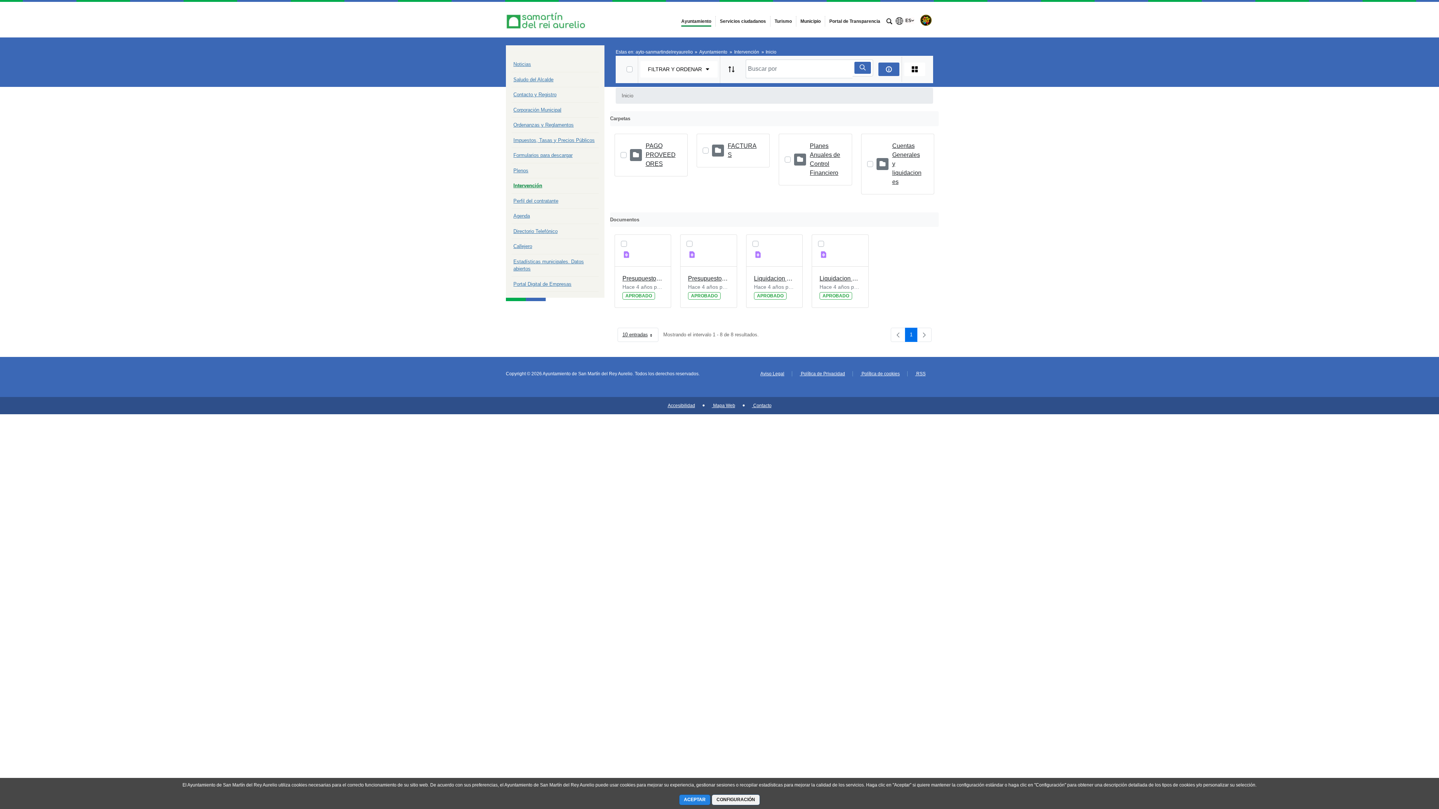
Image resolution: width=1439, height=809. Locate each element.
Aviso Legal (772, 373)
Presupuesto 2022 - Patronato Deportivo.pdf (643, 278)
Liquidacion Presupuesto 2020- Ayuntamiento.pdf (840, 278)
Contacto (762, 405)
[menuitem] (696, 21)
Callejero (522, 246)
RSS (920, 373)
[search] (862, 68)
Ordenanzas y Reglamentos (543, 125)
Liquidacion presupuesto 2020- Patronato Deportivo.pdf (774, 278)
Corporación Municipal (537, 110)
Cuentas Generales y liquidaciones (906, 164)
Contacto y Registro (534, 94)
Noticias (522, 64)
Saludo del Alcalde (533, 79)
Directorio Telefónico (535, 231)
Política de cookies (880, 373)
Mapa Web (723, 405)
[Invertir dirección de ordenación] (731, 69)
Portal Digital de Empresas (542, 284)
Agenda (521, 216)
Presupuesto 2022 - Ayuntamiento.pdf (708, 278)
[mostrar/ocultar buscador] (889, 22)
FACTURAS (742, 150)
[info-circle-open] (888, 69)
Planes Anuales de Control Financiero (825, 159)
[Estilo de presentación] (914, 69)
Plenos (520, 170)
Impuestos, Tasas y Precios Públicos (554, 140)
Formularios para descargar (543, 155)
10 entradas (640, 336)
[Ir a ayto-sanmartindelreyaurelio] (547, 19)
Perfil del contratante (535, 201)
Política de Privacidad (822, 373)
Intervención (527, 185)
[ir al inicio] (1409, 764)
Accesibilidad (681, 405)
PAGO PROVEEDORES (661, 155)
